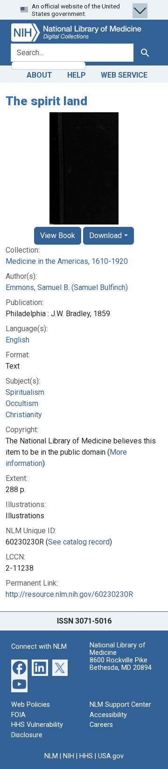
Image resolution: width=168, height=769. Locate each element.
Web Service (124, 75)
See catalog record (79, 541)
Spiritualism (25, 392)
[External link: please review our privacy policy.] (19, 667)
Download (105, 235)
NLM (51, 756)
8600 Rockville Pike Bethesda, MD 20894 (121, 664)
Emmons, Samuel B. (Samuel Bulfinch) (67, 287)
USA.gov (111, 756)
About (39, 75)
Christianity (24, 414)
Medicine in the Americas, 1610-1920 (67, 261)
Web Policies (30, 705)
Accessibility (108, 715)
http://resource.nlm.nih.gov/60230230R (69, 594)
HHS (86, 756)
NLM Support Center (120, 705)
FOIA (18, 715)
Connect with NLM (39, 647)
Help (76, 75)
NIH (68, 756)
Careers (101, 725)
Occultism (22, 403)
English (17, 339)
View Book (57, 235)
